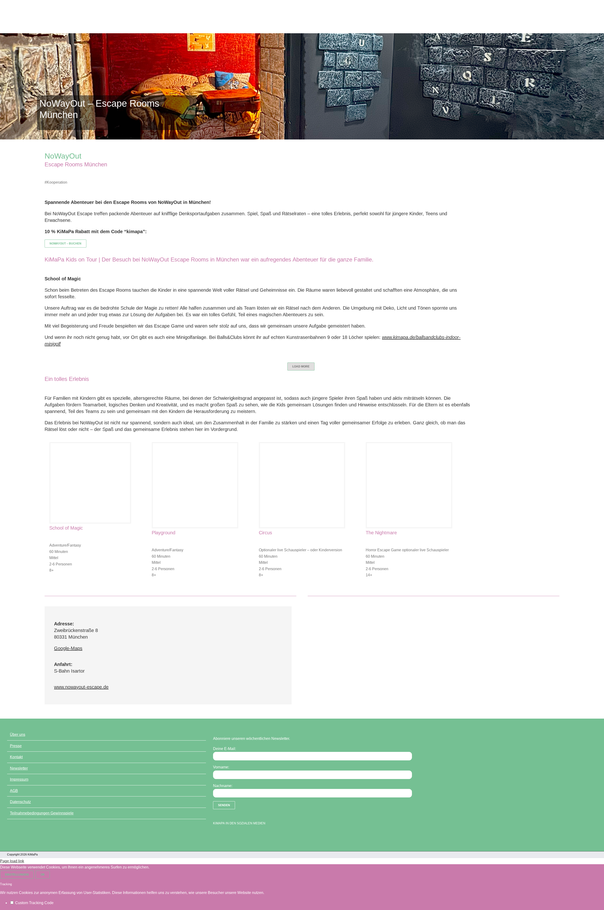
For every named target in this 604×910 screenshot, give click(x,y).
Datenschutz (20, 802)
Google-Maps (68, 648)
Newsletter (19, 768)
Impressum (19, 779)
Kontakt (16, 757)
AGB (14, 791)
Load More (301, 366)
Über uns (17, 735)
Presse (16, 746)
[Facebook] (215, 835)
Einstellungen (17, 874)
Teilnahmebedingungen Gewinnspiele (42, 813)
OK (43, 874)
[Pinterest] (240, 835)
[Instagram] (232, 835)
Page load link (12, 861)
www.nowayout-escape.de (81, 687)
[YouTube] (223, 835)
